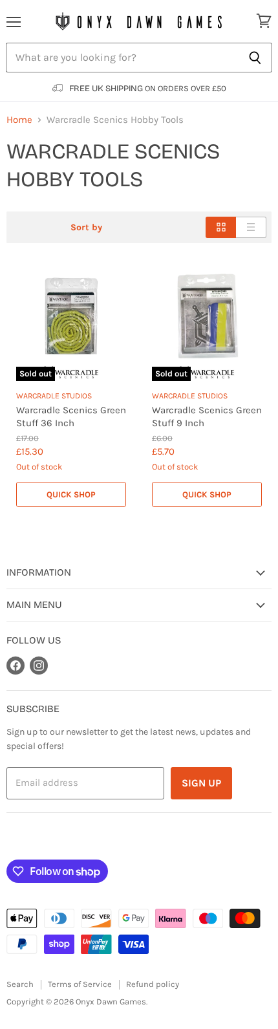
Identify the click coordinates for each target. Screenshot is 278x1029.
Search (20, 984)
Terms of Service (80, 984)
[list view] (251, 227)
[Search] (255, 57)
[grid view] (221, 227)
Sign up (201, 783)
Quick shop (71, 494)
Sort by (86, 227)
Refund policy (152, 984)
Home (19, 119)
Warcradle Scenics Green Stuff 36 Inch (71, 416)
